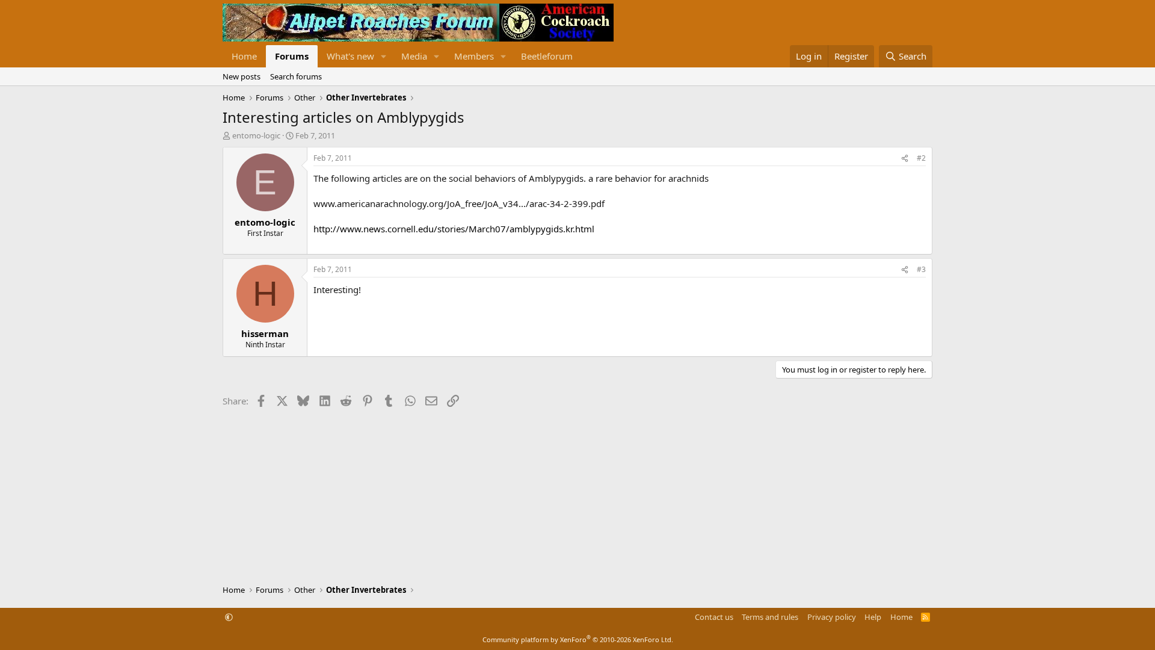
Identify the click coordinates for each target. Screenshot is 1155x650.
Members (474, 56)
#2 (921, 158)
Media (414, 56)
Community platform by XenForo (577, 639)
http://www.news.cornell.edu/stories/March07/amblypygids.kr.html (453, 229)
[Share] (905, 159)
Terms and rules (770, 616)
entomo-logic (256, 135)
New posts (241, 76)
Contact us (714, 616)
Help (872, 616)
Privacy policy (831, 616)
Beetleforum (547, 56)
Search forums (296, 76)
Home (244, 56)
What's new (350, 56)
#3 (921, 269)
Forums (292, 56)
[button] (383, 56)
